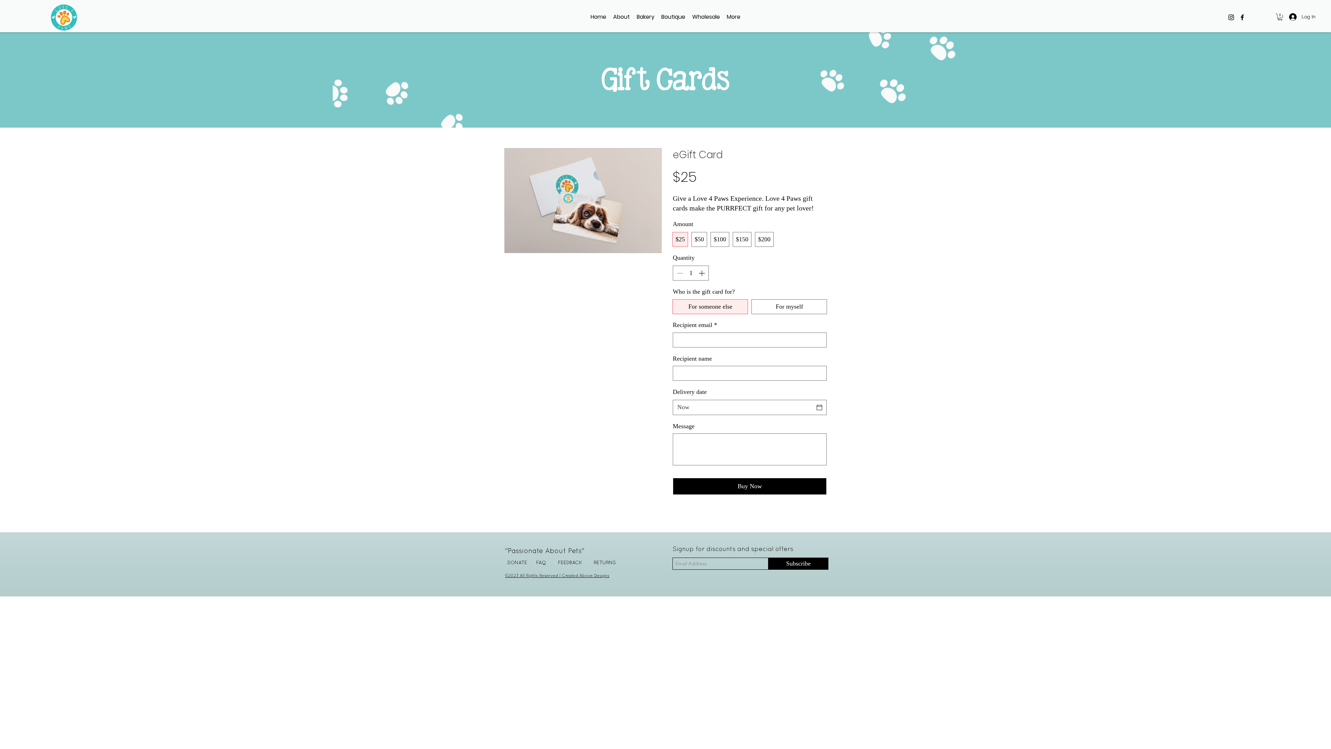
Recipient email (695, 324)
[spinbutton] (691, 273)
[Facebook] (1242, 17)
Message (684, 426)
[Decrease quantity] (679, 273)
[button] (673, 17)
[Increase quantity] (702, 273)
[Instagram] (1231, 17)
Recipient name (692, 358)
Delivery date (690, 391)
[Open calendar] (819, 407)
